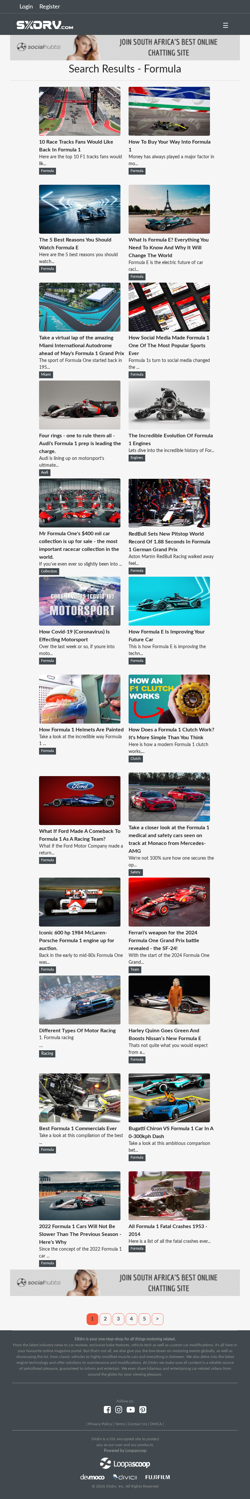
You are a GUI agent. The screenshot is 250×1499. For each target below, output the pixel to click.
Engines (137, 458)
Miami (46, 374)
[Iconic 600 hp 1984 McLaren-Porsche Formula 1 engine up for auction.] (79, 925)
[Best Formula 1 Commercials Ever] (79, 1120)
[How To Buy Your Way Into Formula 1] (169, 134)
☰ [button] (226, 26)
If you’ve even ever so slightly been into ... (80, 564)
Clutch (136, 758)
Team (135, 969)
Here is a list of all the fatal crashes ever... (170, 1241)
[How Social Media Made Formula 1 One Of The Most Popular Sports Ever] (169, 330)
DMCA (156, 1424)
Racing (47, 1053)
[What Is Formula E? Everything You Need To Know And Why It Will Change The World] (169, 232)
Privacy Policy (100, 1424)
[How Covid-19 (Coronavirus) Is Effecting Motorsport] (79, 624)
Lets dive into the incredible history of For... (171, 450)
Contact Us (137, 1424)
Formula (47, 171)
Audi (44, 472)
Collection (49, 571)
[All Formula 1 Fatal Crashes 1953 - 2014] (169, 1218)
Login (26, 7)
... (77, 1038)
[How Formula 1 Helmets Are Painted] (79, 722)
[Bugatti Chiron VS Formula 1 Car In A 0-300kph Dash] (169, 1120)
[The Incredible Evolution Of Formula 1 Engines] (169, 427)
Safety (136, 872)
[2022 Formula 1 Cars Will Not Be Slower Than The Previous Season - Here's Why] (79, 1218)
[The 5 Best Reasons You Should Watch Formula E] (79, 232)
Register (49, 7)
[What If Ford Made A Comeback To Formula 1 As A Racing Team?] (79, 823)
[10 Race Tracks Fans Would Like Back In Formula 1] (79, 134)
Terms (120, 1424)
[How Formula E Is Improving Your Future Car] (169, 624)
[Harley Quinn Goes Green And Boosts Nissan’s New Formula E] (169, 1022)
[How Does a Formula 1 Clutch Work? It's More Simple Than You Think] (169, 722)
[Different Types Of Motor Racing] (79, 1022)
